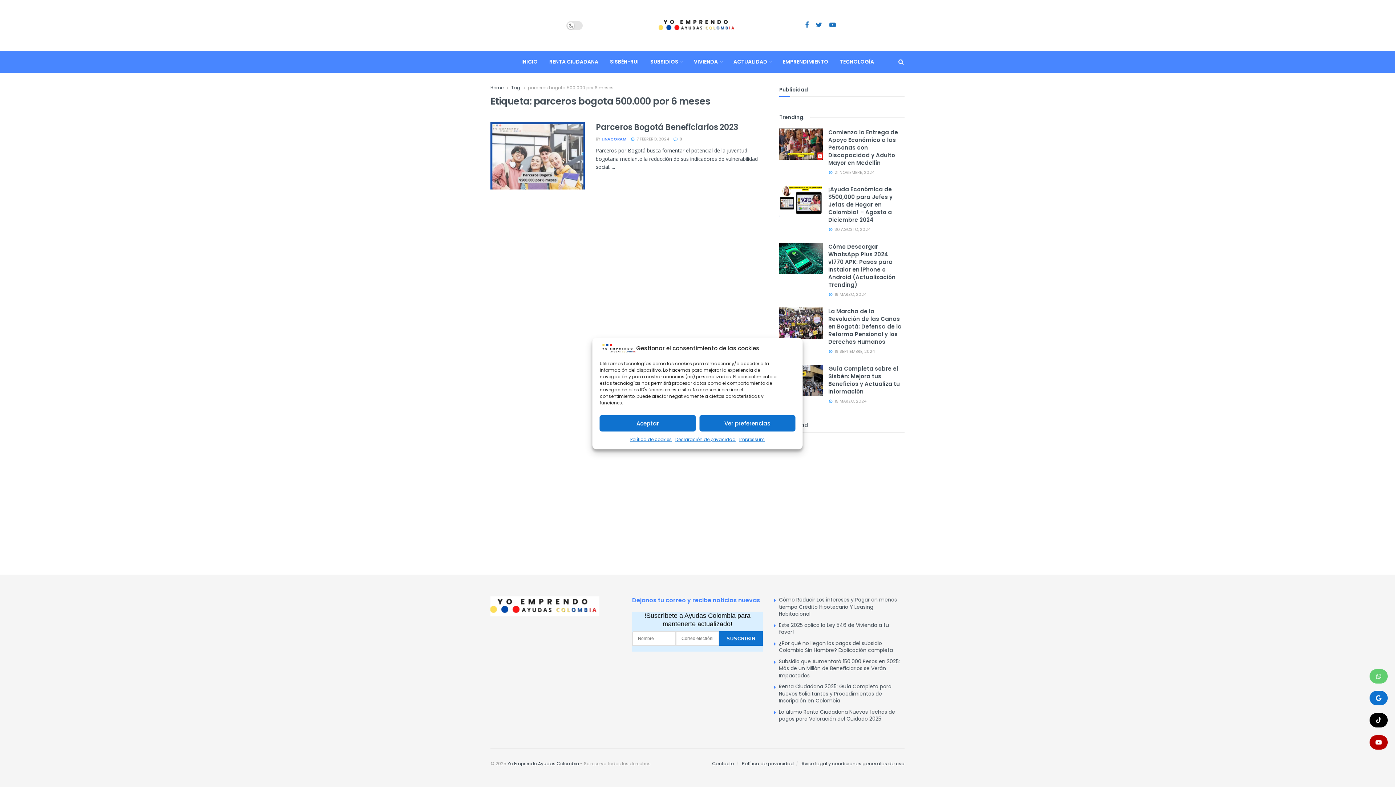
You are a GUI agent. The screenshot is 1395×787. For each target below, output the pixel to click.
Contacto (723, 763)
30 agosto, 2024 (851, 229)
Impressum (752, 439)
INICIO (529, 61)
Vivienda (706, 61)
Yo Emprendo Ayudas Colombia (543, 764)
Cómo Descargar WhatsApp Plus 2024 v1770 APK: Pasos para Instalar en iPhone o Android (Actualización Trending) (861, 266)
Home (497, 88)
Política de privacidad (768, 763)
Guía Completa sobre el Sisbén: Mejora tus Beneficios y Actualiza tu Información (864, 380)
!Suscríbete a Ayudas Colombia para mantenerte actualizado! (697, 619)
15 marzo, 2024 (849, 401)
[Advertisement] (842, 494)
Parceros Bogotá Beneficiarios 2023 (667, 127)
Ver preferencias (747, 423)
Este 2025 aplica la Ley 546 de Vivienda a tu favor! (834, 628)
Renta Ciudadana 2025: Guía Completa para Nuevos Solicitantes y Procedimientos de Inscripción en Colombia (835, 693)
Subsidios (664, 61)
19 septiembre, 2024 (854, 351)
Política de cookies (651, 439)
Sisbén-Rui (624, 61)
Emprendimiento (805, 61)
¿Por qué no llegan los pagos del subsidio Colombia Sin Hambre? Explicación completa (836, 647)
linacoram (614, 139)
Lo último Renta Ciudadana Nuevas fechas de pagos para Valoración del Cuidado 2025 (837, 715)
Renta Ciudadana (573, 61)
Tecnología (857, 61)
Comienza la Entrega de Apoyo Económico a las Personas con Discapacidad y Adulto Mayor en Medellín (863, 148)
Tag (515, 88)
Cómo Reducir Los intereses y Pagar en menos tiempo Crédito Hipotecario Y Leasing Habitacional (838, 606)
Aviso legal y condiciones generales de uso (853, 763)
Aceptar (647, 423)
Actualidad (750, 61)
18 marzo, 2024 (849, 294)
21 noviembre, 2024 (853, 172)
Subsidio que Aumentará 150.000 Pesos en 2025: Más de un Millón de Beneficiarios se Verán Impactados (839, 668)
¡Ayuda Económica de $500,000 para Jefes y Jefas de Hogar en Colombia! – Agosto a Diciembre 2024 (860, 204)
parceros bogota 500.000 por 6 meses (571, 88)
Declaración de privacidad (705, 439)
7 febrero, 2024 (652, 139)
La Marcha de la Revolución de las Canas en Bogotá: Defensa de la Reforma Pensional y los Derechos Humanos (865, 326)
